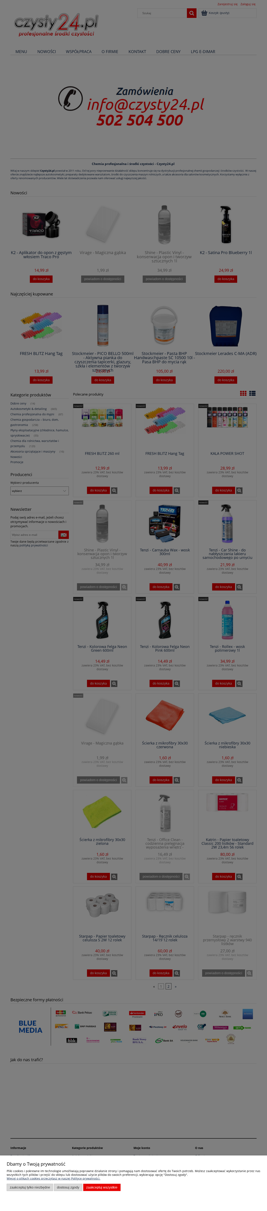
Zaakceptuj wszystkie (101, 1187)
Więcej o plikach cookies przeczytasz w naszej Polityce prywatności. (53, 1178)
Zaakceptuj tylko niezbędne (30, 1187)
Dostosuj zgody (68, 1187)
